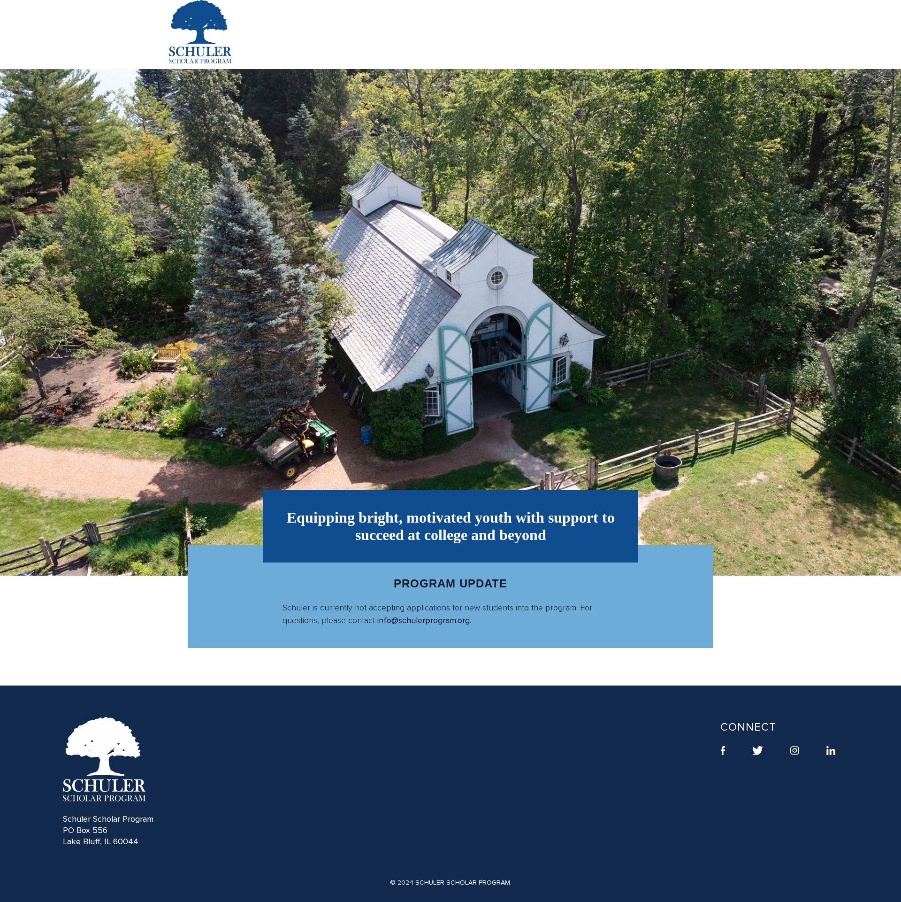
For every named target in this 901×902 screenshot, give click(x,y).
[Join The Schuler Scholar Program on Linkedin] (831, 751)
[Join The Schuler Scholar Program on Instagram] (794, 751)
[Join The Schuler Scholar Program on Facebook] (723, 751)
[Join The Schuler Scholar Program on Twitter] (757, 751)
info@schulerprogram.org (423, 620)
